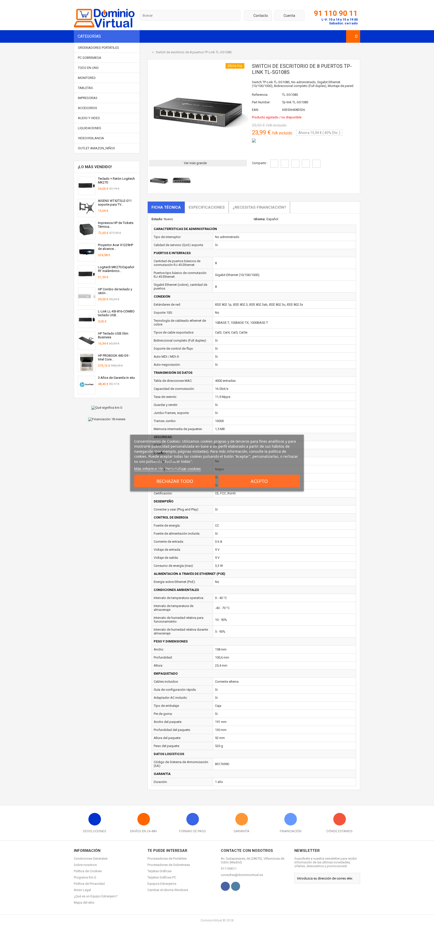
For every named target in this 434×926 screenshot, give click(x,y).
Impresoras (87, 98)
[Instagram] (235, 886)
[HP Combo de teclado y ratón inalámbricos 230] (86, 303)
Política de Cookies (88, 871)
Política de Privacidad (89, 884)
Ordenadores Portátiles (98, 48)
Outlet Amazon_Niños (96, 148)
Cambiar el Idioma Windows (167, 890)
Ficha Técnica (166, 207)
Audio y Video (89, 118)
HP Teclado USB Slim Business (113, 335)
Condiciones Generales (90, 858)
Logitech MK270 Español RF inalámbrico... (116, 269)
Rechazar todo (174, 481)
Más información (149, 468)
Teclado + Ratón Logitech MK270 (116, 180)
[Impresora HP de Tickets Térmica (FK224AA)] (86, 237)
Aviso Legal (82, 890)
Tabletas (85, 88)
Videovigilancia (91, 138)
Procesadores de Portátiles (167, 858)
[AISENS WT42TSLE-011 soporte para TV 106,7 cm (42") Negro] (86, 215)
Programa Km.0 (85, 877)
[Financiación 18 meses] (107, 419)
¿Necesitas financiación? (259, 207)
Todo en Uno (88, 68)
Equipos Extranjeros (161, 884)
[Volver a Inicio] (148, 52)
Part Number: (261, 102)
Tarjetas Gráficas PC (161, 877)
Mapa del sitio (84, 902)
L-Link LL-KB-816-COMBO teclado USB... (116, 313)
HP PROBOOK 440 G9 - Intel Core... (114, 357)
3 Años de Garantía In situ (116, 378)
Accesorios (87, 108)
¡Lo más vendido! (95, 167)
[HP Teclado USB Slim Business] (86, 348)
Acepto (259, 481)
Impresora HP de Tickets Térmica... (115, 224)
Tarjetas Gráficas (159, 871)
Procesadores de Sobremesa (168, 865)
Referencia (259, 95)
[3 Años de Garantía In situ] (86, 392)
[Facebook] (225, 886)
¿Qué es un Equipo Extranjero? (96, 896)
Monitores (87, 78)
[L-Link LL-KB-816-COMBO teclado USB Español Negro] (86, 326)
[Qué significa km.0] (107, 408)
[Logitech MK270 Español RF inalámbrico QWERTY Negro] (86, 281)
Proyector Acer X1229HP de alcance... (115, 247)
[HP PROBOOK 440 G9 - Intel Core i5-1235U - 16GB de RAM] (86, 370)
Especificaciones (207, 207)
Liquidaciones (89, 128)
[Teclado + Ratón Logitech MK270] (86, 193)
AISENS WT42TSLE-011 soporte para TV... (115, 202)
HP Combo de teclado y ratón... (115, 291)
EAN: (255, 110)
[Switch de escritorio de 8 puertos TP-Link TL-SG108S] (159, 189)
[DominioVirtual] (104, 26)
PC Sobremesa (89, 58)
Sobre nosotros (85, 865)
